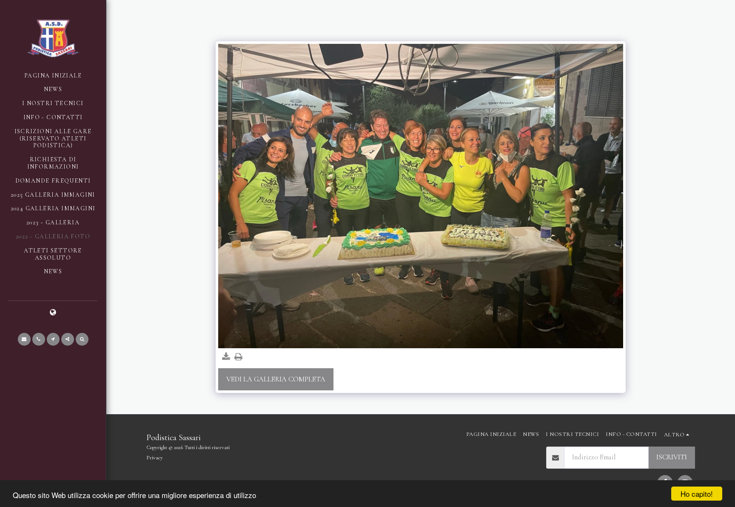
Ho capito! (697, 493)
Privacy (154, 457)
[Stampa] (238, 357)
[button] (24, 339)
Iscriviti (671, 457)
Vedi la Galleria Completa (275, 379)
